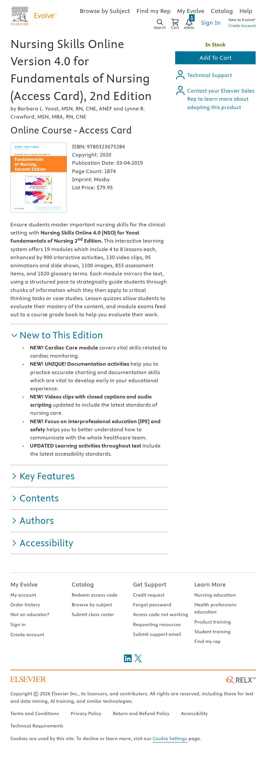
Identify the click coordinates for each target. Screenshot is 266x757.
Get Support (149, 584)
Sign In (211, 22)
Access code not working (160, 614)
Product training (212, 622)
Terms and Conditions (34, 713)
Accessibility (194, 713)
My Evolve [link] (190, 11)
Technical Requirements (36, 726)
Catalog (83, 584)
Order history (25, 605)
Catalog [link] (222, 11)
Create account (27, 634)
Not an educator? (29, 614)
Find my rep (207, 641)
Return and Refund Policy (141, 713)
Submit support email (157, 634)
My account (23, 595)
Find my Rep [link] (154, 11)
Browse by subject (92, 605)
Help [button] (245, 11)
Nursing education (215, 595)
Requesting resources (157, 624)
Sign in (18, 624)
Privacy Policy (86, 713)
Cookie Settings (170, 738)
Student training (212, 632)
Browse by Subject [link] (105, 11)
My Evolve (24, 584)
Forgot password (152, 605)
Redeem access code (94, 595)
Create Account (242, 25)
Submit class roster (93, 614)
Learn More (210, 584)
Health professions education (215, 608)
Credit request (148, 595)
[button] (56, 335)
